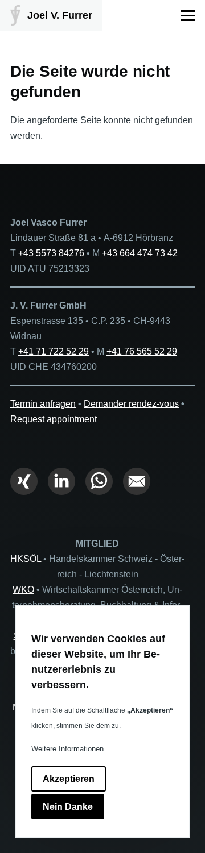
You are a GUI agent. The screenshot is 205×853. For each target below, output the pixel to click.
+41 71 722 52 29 (53, 351)
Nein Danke (68, 807)
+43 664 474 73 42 (140, 253)
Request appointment (53, 419)
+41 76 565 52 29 (141, 351)
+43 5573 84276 (51, 253)
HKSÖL (25, 559)
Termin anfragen (43, 404)
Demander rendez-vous (131, 404)
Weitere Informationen (67, 748)
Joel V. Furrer (59, 15)
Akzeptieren (69, 779)
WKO (23, 589)
